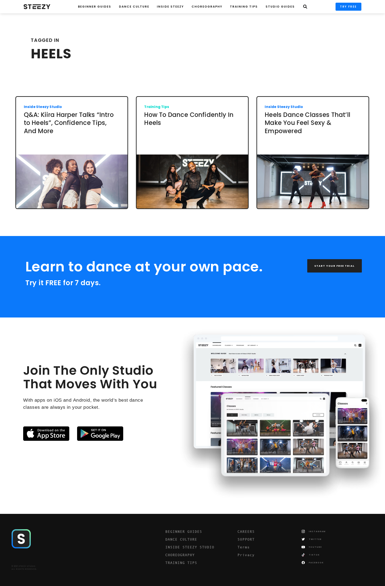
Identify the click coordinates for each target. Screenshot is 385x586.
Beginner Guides (94, 6)
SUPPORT (246, 539)
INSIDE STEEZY (170, 6)
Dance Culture (134, 6)
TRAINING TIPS (244, 6)
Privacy (246, 555)
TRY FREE (348, 6)
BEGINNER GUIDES (183, 531)
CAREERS (246, 531)
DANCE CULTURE (181, 539)
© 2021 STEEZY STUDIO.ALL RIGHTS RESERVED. (24, 567)
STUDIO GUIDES (280, 6)
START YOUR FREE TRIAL (334, 266)
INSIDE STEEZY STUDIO (189, 547)
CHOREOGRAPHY (207, 6)
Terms (244, 547)
